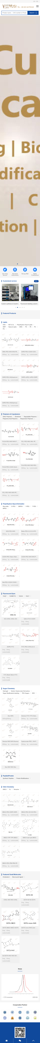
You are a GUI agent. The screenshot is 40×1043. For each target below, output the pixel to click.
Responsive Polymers (26, 418)
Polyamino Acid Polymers (10, 418)
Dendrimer (18, 416)
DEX (33, 693)
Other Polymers (7, 416)
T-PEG (34, 506)
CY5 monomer (8, 997)
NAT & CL (11, 324)
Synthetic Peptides (8, 778)
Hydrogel (5, 691)
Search (31, 13)
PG (4, 329)
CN (34, 1)
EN (37, 1)
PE (30, 327)
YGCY (27, 596)
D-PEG (13, 506)
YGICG (21, 596)
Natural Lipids (12, 327)
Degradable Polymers (30, 416)
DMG (20, 327)
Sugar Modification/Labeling (11, 693)
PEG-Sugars (25, 693)
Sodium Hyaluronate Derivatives (20, 691)
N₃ (10, 789)
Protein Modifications (22, 778)
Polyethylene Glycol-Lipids (24, 324)
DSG (4, 324)
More (36, 281)
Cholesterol (6, 877)
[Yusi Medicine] (7, 6)
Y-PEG (27, 506)
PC (35, 327)
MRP (4, 327)
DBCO (5, 789)
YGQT (5, 596)
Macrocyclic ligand (17, 877)
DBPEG (20, 506)
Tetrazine (16, 789)
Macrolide (6, 506)
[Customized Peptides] (20, 141)
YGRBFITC (12, 596)
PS (26, 327)
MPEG (5, 508)
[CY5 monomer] (20, 984)
